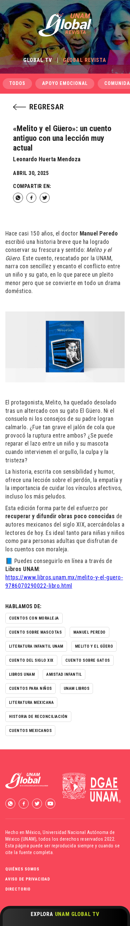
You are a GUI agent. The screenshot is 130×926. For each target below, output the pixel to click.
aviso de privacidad (27, 879)
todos (17, 83)
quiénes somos (22, 869)
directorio (18, 889)
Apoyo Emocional (65, 83)
